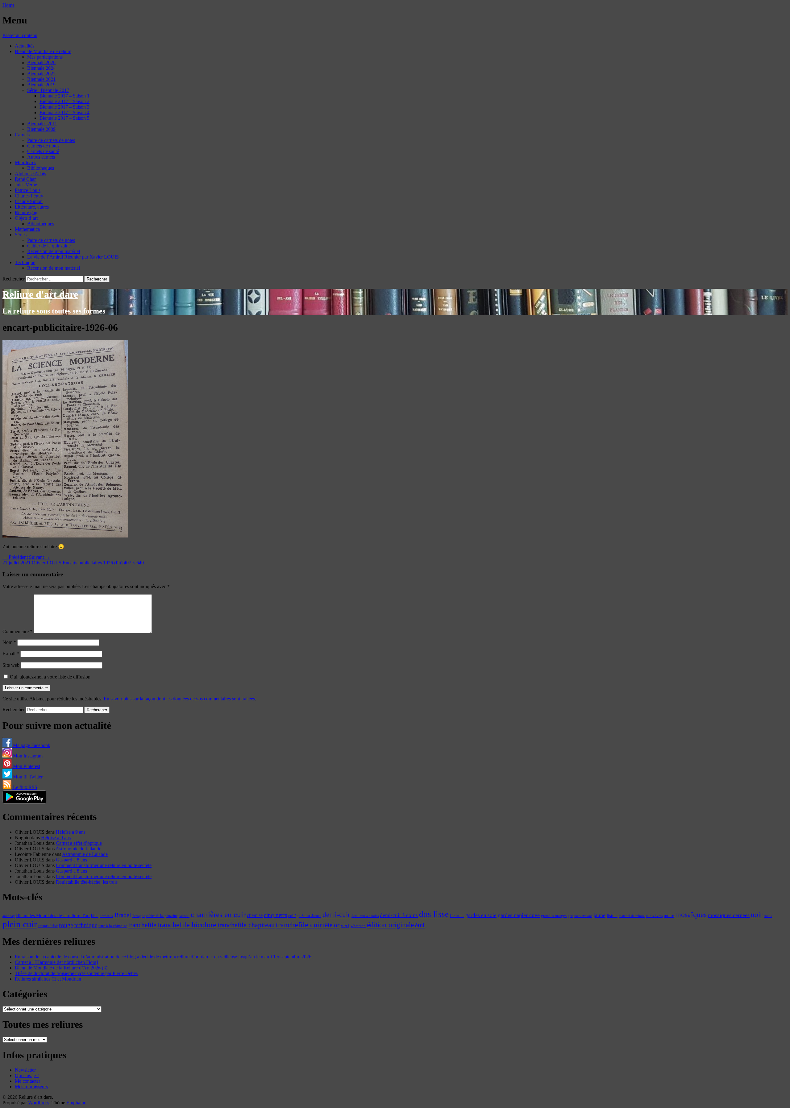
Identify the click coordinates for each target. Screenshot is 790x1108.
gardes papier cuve (519, 915)
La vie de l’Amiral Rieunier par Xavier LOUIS (73, 256)
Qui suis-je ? (27, 1075)
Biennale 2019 (41, 84)
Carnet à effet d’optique (79, 843)
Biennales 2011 (42, 123)
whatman (358, 926)
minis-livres (654, 916)
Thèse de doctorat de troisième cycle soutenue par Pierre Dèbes (76, 973)
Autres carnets (41, 157)
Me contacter (27, 1081)
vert (345, 925)
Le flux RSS (24, 787)
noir (757, 915)
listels (612, 915)
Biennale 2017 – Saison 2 (64, 101)
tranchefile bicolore (186, 924)
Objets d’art (26, 218)
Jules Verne (26, 184)
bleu (94, 915)
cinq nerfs (275, 915)
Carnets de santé (43, 151)
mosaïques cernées (729, 915)
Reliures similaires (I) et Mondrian (48, 978)
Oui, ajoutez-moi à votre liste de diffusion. (50, 676)
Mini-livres (25, 162)
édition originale (390, 925)
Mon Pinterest (26, 766)
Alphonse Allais (30, 173)
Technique (25, 262)
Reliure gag (26, 212)
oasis (768, 916)
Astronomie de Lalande (78, 848)
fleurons (457, 915)
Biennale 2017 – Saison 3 (64, 107)
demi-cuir (336, 915)
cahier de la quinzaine (161, 916)
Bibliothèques (40, 168)
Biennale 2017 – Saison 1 (64, 95)
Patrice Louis (27, 190)
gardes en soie (481, 915)
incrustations (583, 916)
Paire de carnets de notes (51, 140)
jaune (599, 915)
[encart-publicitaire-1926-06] (65, 535)
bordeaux (106, 916)
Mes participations (45, 57)
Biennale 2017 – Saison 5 (64, 118)
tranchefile (142, 925)
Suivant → (39, 557)
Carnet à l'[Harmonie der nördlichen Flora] (56, 962)
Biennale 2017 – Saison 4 (64, 112)
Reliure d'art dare (40, 294)
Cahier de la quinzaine (49, 245)
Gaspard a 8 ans (71, 859)
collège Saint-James (304, 916)
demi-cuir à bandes (365, 916)
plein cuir (19, 924)
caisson (184, 916)
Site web (10, 665)
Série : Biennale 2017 (48, 90)
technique (85, 925)
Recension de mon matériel (53, 251)
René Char (25, 179)
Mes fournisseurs (31, 1086)
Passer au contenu (19, 35)
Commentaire (17, 631)
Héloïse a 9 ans (70, 832)
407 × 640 (134, 562)
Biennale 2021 (41, 79)
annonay (8, 916)
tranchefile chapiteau (246, 925)
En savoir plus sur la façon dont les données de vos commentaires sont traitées (179, 698)
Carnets (22, 134)
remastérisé (48, 925)
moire (669, 915)
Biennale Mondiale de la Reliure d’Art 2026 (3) (61, 967)
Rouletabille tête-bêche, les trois (87, 882)
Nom (9, 642)
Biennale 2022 (41, 73)
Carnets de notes (43, 145)
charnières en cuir (218, 914)
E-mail (10, 653)
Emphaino (76, 1102)
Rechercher (13, 278)
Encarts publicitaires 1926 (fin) (93, 562)
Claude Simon (29, 201)
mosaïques (691, 915)
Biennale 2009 (41, 129)
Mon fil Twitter (27, 776)
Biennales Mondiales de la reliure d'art (53, 915)
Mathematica (27, 229)
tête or (331, 925)
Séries (21, 234)
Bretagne (138, 916)
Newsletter (25, 1070)
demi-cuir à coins (399, 915)
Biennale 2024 (41, 68)
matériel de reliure (632, 916)
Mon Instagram (27, 755)
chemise (255, 915)
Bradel (122, 914)
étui (420, 925)
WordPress (38, 1102)
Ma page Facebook (31, 745)
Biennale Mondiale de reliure (43, 51)
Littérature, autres (32, 207)
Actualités (24, 45)
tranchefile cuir (299, 924)
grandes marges (554, 915)
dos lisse (434, 914)
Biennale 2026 (41, 62)
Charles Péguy (29, 195)
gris (570, 916)
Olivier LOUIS (46, 562)
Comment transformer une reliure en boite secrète (104, 865)
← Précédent (15, 557)
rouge (66, 925)
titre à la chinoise (112, 925)
